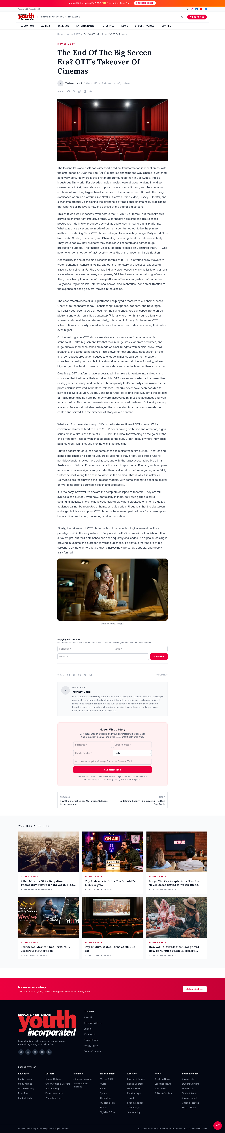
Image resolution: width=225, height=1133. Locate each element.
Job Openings (52, 1088)
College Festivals (190, 1102)
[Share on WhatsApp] (79, 91)
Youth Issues (188, 1088)
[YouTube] (201, 9)
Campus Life (188, 1079)
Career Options (53, 1079)
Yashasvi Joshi (81, 691)
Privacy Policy (91, 1045)
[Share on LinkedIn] (85, 91)
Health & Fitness (135, 1083)
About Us (88, 1017)
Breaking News (162, 1079)
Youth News (161, 1088)
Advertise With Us (92, 1023)
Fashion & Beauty (136, 1079)
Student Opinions (190, 1083)
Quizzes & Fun (107, 1102)
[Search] (182, 17)
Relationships (134, 1093)
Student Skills (25, 1098)
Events (103, 1107)
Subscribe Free (144, 3)
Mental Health (134, 1088)
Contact (87, 1028)
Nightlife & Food (108, 1112)
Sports (103, 1093)
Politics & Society (163, 1093)
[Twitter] (187, 9)
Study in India (25, 1079)
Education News (163, 1083)
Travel (130, 1098)
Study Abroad (25, 1083)
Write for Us (197, 17)
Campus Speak (189, 1098)
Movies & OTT (73, 34)
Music (103, 1083)
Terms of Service (92, 1051)
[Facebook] (206, 9)
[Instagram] (192, 9)
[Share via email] (90, 91)
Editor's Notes (189, 1107)
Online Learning (26, 1088)
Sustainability (133, 1112)
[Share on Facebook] (68, 91)
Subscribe (159, 656)
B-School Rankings (82, 1079)
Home (60, 34)
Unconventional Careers (57, 1083)
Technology (133, 1107)
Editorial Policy (91, 1040)
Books (103, 1088)
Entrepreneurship (54, 1093)
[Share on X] (74, 91)
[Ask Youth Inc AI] (217, 1125)
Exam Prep (23, 1093)
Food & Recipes (135, 1102)
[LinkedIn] (196, 9)
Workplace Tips (53, 1098)
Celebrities (105, 1098)
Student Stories (189, 1093)
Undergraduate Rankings (80, 1085)
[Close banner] (220, 3)
